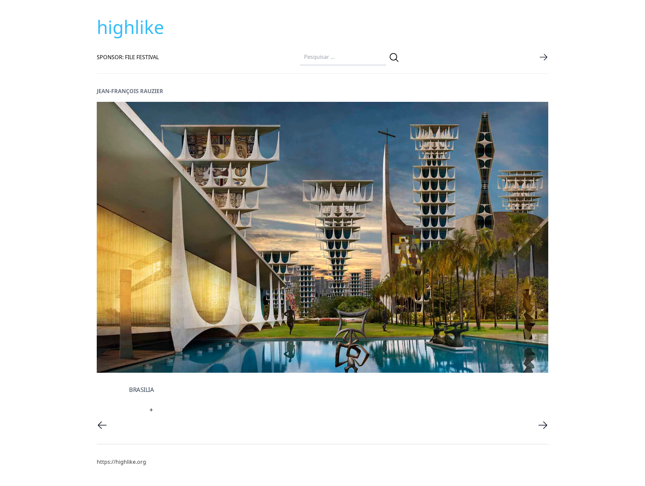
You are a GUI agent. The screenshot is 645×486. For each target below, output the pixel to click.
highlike (130, 26)
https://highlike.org (121, 461)
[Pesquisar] (394, 57)
